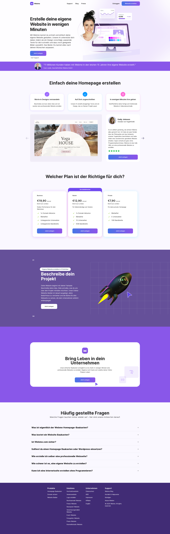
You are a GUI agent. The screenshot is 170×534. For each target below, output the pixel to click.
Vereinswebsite (71, 494)
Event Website (71, 515)
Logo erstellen (71, 497)
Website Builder (52, 497)
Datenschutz (90, 491)
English (88, 504)
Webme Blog (109, 491)
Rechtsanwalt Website (74, 500)
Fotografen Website (73, 518)
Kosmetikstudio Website (74, 524)
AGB (87, 494)
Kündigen (108, 497)
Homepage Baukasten (54, 491)
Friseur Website (71, 504)
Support (70, 3)
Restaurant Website (73, 507)
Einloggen (116, 3)
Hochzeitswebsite (72, 491)
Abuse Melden (109, 500)
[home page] (35, 3)
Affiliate (88, 500)
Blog (77, 3)
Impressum (89, 497)
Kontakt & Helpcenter (112, 494)
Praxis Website (71, 521)
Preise (83, 3)
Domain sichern (52, 494)
